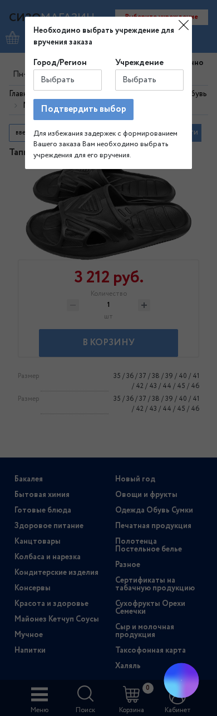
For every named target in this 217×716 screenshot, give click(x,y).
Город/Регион (60, 63)
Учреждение (139, 63)
